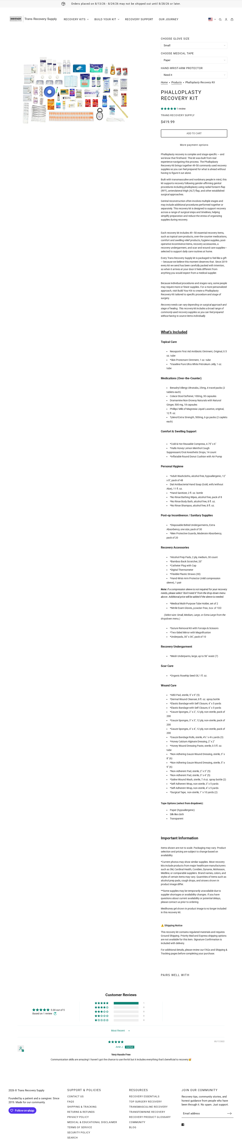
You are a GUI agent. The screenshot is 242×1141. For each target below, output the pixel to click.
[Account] (226, 19)
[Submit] (229, 1113)
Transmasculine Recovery (148, 1106)
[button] (169, 108)
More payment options (194, 144)
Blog (132, 1127)
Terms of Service (79, 1127)
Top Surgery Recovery (145, 1101)
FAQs (70, 1101)
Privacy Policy (78, 1117)
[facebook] (183, 1125)
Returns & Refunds (81, 1111)
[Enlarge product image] (75, 91)
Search (72, 1137)
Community (137, 1122)
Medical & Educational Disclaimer (92, 1122)
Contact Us (75, 1096)
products (176, 82)
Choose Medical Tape (177, 53)
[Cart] (231, 19)
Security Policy (78, 1132)
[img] (115, 1042)
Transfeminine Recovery (147, 1111)
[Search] (220, 19)
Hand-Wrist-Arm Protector (182, 68)
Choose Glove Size (175, 38)
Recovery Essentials (144, 1096)
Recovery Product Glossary (150, 1117)
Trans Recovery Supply (178, 115)
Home (164, 82)
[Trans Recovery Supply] (33, 19)
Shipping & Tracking (82, 1106)
